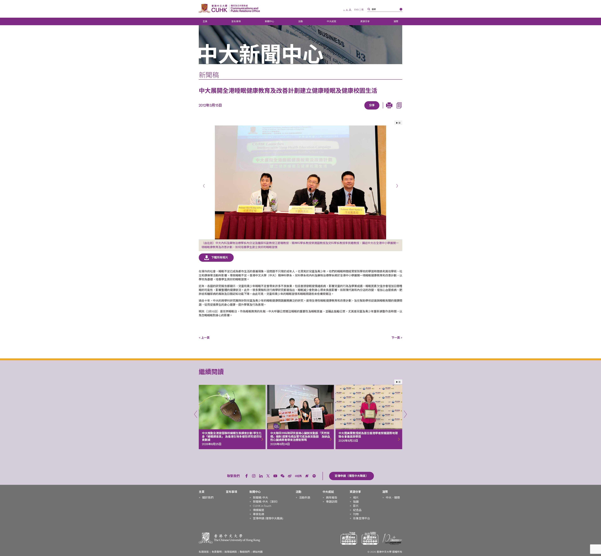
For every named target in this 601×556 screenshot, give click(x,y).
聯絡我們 (245, 551)
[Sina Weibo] (375, 110)
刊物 (356, 514)
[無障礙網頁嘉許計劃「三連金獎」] (349, 538)
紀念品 (357, 510)
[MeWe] (390, 110)
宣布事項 (236, 21)
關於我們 (207, 497)
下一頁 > (396, 337)
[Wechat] (282, 476)
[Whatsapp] (382, 110)
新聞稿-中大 (260, 497)
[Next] (397, 186)
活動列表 (304, 497)
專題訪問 (331, 501)
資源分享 (365, 21)
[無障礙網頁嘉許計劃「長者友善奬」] (370, 538)
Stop (399, 123)
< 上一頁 (204, 337)
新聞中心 (269, 21)
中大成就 (331, 21)
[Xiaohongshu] (298, 476)
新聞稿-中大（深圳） (266, 501)
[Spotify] (314, 476)
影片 (356, 506)
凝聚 (396, 21)
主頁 (205, 21)
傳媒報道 (258, 510)
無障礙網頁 (230, 551)
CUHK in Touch (262, 506)
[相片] (300, 182)
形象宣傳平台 (361, 518)
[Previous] (204, 186)
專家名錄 (258, 514)
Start (397, 123)
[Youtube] (275, 476)
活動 (300, 21)
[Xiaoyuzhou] (307, 476)
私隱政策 (204, 551)
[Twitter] (361, 110)
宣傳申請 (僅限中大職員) (268, 518)
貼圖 (356, 501)
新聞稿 (209, 75)
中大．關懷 (393, 497)
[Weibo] (290, 476)
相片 (356, 497)
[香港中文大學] (214, 8)
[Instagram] (254, 476)
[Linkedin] (354, 110)
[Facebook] (346, 110)
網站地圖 (258, 551)
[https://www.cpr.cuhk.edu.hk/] (244, 8)
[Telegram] (368, 110)
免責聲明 (217, 551)
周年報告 (331, 497)
